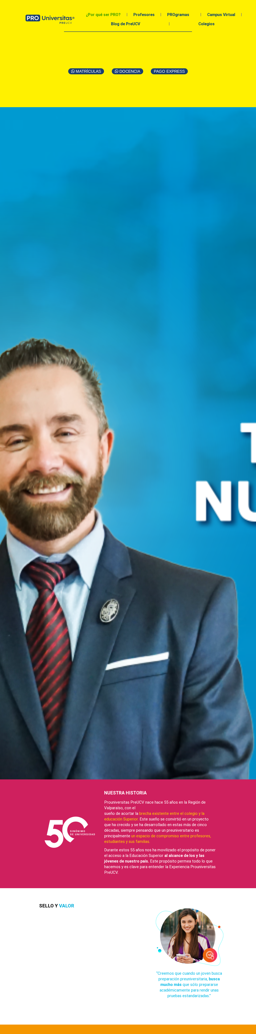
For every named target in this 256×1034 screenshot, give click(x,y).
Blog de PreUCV (125, 23)
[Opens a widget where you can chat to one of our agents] (241, 1027)
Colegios (206, 23)
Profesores (144, 14)
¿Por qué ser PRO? (103, 14)
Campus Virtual (221, 14)
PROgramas (178, 14)
